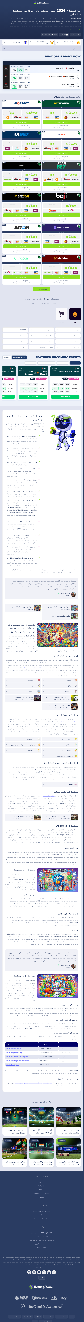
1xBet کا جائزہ (22, 157)
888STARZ (74, 388)
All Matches (75, 363)
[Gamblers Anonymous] (54, 1298)
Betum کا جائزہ (21, 250)
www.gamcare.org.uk (13, 1048)
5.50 (29, 385)
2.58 (55, 385)
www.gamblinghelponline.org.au (17, 1061)
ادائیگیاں (41, 1186)
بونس (42, 1182)
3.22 (61, 385)
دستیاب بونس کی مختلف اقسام (68, 721)
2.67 (55, 388)
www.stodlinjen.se (12, 1065)
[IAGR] (64, 1298)
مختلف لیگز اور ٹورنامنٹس (32, 667)
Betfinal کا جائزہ (22, 219)
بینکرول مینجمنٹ (41, 1218)
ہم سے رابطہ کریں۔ (41, 1244)
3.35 (61, 388)
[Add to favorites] (78, 67)
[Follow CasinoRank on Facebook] (54, 1272)
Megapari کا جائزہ (21, 188)
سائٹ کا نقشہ (41, 1247)
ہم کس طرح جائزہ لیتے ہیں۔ (41, 1236)
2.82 (67, 385)
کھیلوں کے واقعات (41, 1193)
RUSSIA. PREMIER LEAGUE (46, 363)
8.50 (23, 385)
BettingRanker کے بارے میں (41, 1232)
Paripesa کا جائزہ (61, 157)
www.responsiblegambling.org (17, 1056)
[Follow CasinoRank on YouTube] (39, 1272)
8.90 (23, 388)
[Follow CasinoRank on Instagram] (49, 1272)
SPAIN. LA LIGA (62, 363)
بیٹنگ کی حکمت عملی (49, 796)
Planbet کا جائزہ (61, 188)
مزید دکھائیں (43, 289)
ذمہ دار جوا (42, 1215)
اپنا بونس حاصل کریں (61, 122)
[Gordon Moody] (21, 1298)
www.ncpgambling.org (14, 1052)
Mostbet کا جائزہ (22, 126)
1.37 (35, 388)
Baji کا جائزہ (61, 219)
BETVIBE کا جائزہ (61, 250)
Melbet (75, 392)
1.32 (35, 385)
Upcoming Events (19, 357)
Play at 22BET (65, 397)
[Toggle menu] (79, 3)
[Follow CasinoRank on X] (44, 1272)
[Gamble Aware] (46, 1306)
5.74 (29, 388)
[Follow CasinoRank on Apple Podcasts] (29, 1272)
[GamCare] (39, 1298)
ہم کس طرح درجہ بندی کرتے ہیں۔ (42, 1240)
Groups (6, 357)
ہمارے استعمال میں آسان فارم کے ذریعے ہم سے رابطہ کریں (32, 1083)
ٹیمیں (41, 1197)
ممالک (41, 1189)
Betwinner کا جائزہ (61, 126)
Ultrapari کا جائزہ (21, 281)
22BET (75, 385)
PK (43, 1278)
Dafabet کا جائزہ (62, 281)
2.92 (67, 388)
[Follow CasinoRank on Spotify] (34, 1272)
